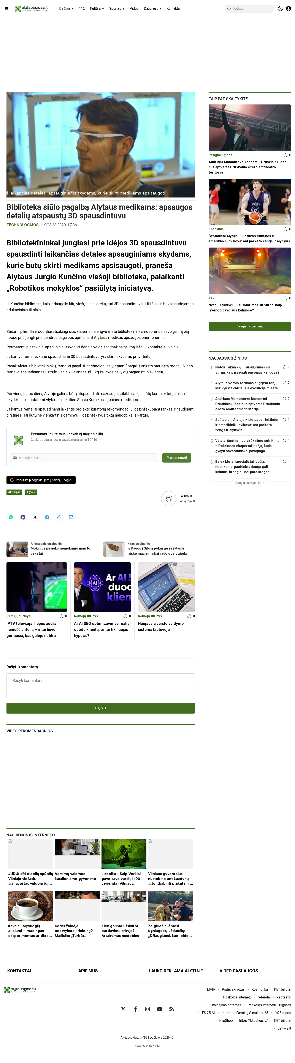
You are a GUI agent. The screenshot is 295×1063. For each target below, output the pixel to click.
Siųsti (100, 708)
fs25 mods (282, 1013)
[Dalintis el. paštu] (71, 517)
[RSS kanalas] (171, 1009)
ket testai (284, 997)
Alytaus (100, 337)
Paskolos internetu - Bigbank (269, 1005)
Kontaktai (174, 8)
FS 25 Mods (211, 1013)
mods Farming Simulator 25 (247, 1013)
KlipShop (226, 1021)
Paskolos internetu (237, 997)
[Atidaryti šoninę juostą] (6, 8)
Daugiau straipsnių (249, 326)
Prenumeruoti (177, 458)
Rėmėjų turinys (18, 616)
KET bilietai (282, 989)
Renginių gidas (220, 155)
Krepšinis (216, 229)
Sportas (115, 8)
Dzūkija (64, 8)
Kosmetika (260, 989)
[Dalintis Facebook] (23, 517)
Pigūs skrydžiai (233, 989)
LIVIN (211, 989)
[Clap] (168, 498)
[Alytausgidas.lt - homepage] (31, 9)
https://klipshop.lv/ (253, 1021)
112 (82, 8)
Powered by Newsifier (147, 1045)
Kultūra (95, 8)
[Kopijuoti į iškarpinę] (59, 517)
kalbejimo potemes (226, 1005)
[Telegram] (47, 517)
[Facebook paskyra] (135, 1009)
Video (134, 8)
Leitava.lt (284, 1028)
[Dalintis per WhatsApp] (10, 517)
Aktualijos (14, 492)
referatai (264, 997)
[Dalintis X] (35, 517)
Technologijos (22, 225)
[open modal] (288, 8)
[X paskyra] (123, 1009)
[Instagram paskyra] (147, 1009)
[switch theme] (280, 9)
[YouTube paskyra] (159, 1009)
